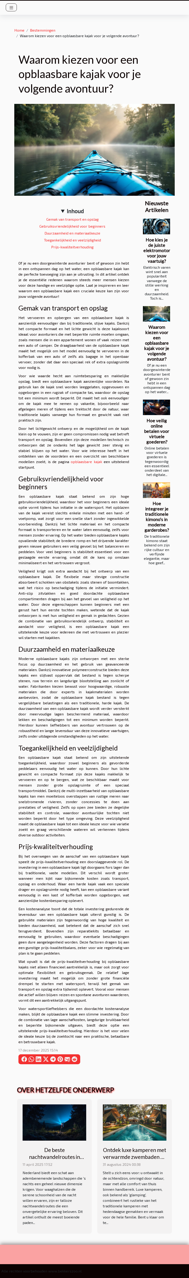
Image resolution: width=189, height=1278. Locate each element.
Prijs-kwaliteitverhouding (72, 247)
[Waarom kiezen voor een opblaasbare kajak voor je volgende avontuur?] (156, 314)
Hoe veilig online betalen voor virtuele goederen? (156, 431)
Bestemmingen (42, 30)
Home (19, 30)
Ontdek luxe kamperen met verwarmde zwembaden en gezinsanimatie (134, 1157)
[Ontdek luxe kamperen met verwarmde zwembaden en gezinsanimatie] (134, 1122)
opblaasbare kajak (86, 461)
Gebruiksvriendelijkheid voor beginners (72, 226)
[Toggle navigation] (11, 7)
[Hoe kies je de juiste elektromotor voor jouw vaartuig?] (156, 226)
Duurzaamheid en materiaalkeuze (72, 233)
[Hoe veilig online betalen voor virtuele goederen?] (156, 407)
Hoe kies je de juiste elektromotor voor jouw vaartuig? (156, 250)
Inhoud (75, 211)
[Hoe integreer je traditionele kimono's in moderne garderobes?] (156, 490)
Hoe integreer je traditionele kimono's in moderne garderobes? (157, 517)
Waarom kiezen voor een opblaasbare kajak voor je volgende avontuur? (156, 343)
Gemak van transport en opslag (72, 219)
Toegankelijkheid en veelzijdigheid (72, 240)
